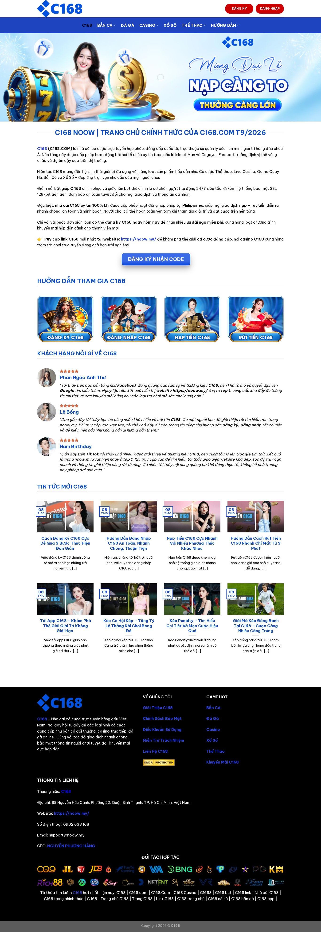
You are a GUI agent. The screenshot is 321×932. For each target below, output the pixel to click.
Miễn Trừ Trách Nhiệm (163, 740)
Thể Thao (215, 751)
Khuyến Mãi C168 (222, 762)
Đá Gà (127, 25)
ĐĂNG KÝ (239, 8)
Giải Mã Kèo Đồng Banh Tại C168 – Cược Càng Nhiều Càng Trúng (256, 625)
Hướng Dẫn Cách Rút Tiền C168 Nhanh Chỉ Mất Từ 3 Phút (256, 543)
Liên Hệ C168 (155, 751)
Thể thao (192, 25)
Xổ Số (170, 25)
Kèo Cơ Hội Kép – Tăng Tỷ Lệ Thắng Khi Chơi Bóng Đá (128, 625)
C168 (87, 25)
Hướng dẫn (223, 25)
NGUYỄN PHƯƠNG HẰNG (71, 846)
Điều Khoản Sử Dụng (162, 729)
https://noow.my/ (138, 239)
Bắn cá (105, 25)
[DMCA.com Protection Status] (159, 762)
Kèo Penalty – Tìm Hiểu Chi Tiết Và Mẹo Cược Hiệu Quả (192, 625)
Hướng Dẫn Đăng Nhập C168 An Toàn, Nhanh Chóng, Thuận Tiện (129, 543)
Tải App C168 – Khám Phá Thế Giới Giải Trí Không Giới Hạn (65, 625)
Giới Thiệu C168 (158, 707)
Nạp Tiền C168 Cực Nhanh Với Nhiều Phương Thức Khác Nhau (192, 543)
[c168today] (60, 8)
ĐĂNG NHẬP (270, 8)
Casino (147, 25)
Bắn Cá (213, 707)
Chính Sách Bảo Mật (162, 718)
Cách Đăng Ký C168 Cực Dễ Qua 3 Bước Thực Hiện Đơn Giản (65, 543)
